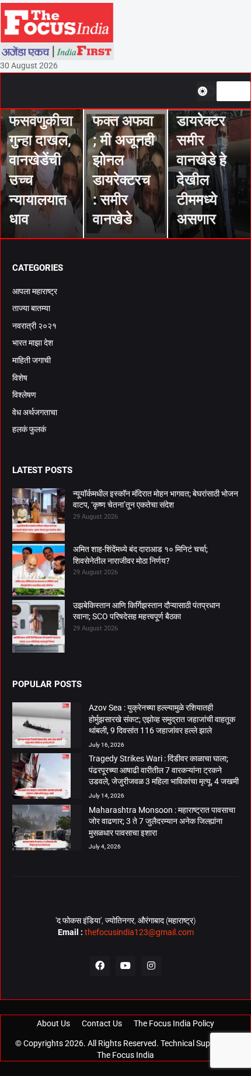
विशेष (19, 377)
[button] (207, 91)
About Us (53, 1023)
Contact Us (102, 1023)
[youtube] (125, 966)
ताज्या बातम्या (31, 308)
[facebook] (100, 966)
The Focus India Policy (174, 1023)
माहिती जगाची (31, 360)
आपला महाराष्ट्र (34, 291)
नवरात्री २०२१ (34, 325)
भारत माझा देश (32, 342)
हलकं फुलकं (29, 429)
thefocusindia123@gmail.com (138, 932)
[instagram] (151, 966)
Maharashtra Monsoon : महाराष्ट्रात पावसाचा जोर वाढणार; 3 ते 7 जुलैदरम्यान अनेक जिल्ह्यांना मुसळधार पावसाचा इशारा (162, 821)
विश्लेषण (24, 394)
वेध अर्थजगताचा (34, 412)
